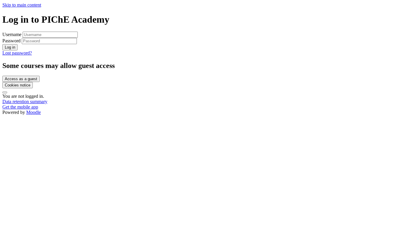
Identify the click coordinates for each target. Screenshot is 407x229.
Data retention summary (24, 101)
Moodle (33, 112)
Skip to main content (21, 4)
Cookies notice (17, 85)
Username (12, 34)
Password (11, 40)
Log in (10, 47)
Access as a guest (21, 79)
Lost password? (17, 52)
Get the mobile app (20, 106)
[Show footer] (4, 92)
